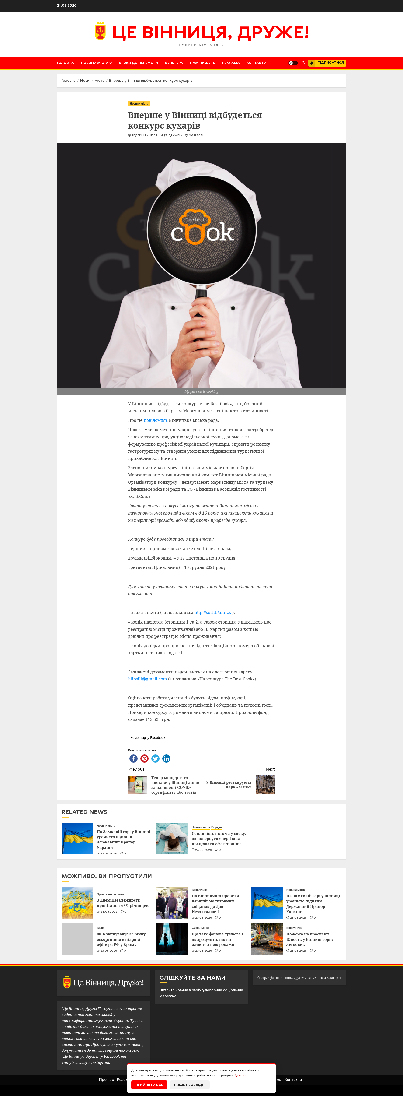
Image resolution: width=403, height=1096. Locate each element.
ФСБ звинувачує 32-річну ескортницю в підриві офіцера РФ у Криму (121, 939)
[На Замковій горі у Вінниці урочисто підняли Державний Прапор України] (77, 838)
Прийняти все (149, 1085)
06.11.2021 (196, 135)
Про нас (106, 1080)
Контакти (256, 63)
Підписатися (331, 63)
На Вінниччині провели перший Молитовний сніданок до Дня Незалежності (215, 903)
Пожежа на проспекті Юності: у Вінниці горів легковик (309, 939)
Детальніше (244, 1075)
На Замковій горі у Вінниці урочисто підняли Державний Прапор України (123, 839)
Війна (100, 928)
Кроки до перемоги (138, 63)
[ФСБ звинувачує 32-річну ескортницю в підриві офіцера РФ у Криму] (77, 939)
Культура (174, 63)
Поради (216, 827)
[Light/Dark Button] (293, 63)
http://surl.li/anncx (213, 612)
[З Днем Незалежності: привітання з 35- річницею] (77, 903)
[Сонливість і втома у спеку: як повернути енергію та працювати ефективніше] (172, 838)
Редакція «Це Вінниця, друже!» (157, 135)
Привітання (104, 894)
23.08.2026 (109, 853)
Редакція (125, 1080)
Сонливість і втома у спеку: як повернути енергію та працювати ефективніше (219, 838)
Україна (119, 894)
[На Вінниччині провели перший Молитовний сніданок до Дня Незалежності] (172, 903)
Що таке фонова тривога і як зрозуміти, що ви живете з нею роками (217, 939)
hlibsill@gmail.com (147, 679)
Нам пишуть (202, 63)
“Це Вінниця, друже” (289, 978)
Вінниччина (200, 890)
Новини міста (94, 63)
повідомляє (156, 420)
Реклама (231, 63)
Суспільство (200, 928)
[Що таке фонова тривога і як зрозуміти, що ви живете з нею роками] (172, 939)
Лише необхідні (189, 1085)
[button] (303, 63)
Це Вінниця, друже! (210, 33)
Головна (65, 63)
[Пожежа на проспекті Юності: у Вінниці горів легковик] (267, 939)
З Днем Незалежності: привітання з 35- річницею (123, 903)
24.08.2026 (109, 911)
